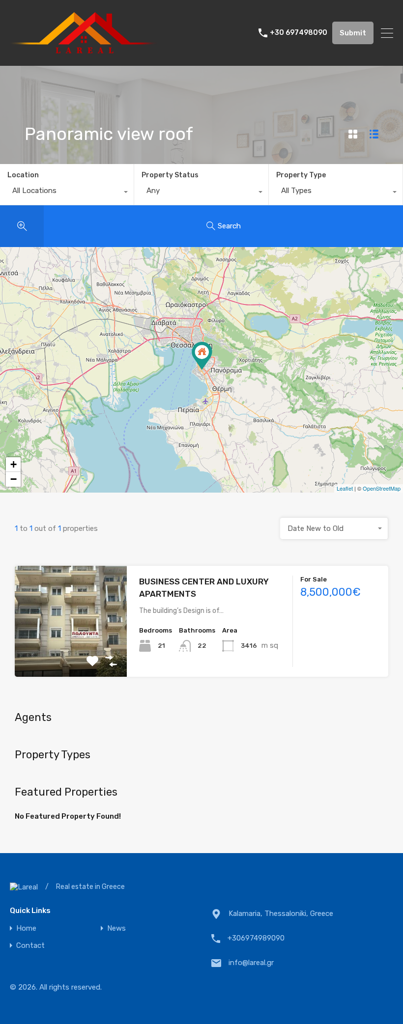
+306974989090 (256, 938)
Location (23, 175)
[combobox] (67, 193)
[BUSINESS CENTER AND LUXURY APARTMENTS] (202, 356)
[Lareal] (83, 54)
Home (26, 928)
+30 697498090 (298, 33)
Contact (30, 945)
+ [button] (13, 464)
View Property (71, 654)
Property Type (301, 175)
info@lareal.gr (251, 962)
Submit (353, 32)
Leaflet (345, 488)
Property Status (170, 175)
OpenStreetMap (382, 488)
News (116, 928)
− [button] (13, 479)
